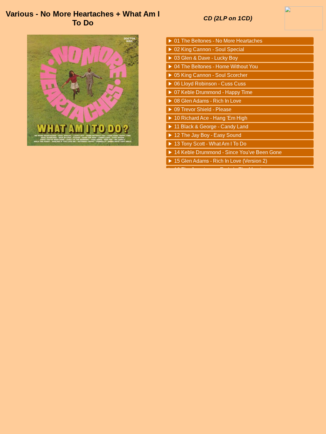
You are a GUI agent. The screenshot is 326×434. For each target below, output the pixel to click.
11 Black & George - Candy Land (211, 126)
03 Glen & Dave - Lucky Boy (206, 58)
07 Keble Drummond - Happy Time (213, 92)
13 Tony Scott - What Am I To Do (210, 143)
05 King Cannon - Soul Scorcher (210, 75)
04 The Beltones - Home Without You (216, 66)
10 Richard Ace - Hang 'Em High (210, 118)
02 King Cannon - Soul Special (209, 49)
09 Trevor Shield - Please (202, 109)
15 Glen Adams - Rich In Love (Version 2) (220, 161)
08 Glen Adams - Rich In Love (207, 101)
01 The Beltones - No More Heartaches (218, 41)
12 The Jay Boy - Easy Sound (207, 135)
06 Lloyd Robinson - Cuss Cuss (210, 83)
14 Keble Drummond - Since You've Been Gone (228, 152)
